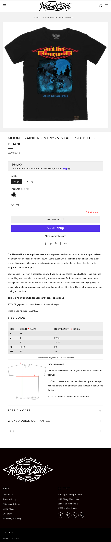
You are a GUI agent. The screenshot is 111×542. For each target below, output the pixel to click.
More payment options (55, 236)
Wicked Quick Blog (12, 518)
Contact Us (8, 494)
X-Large (30, 181)
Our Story (7, 513)
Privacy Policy (9, 499)
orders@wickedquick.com (70, 494)
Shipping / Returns (11, 504)
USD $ (6, 532)
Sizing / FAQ (8, 509)
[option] (55, 75)
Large (17, 181)
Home (36, 17)
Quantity (15, 204)
